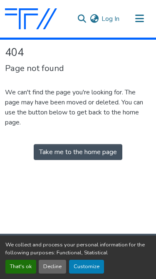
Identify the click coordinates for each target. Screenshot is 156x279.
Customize (86, 266)
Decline (52, 266)
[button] (31, 18)
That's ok (21, 266)
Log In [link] (110, 18)
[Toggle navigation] (139, 19)
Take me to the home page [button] (78, 152)
